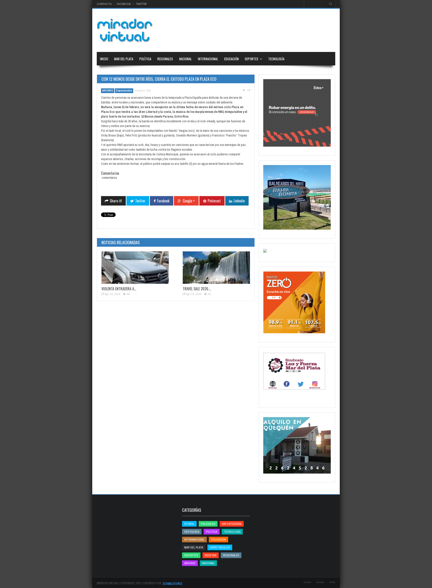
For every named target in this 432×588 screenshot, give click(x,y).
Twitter (141, 4)
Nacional (185, 58)
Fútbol (189, 524)
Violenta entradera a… (118, 288)
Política (145, 58)
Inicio (104, 58)
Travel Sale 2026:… (197, 288)
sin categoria (231, 524)
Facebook (124, 4)
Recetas (210, 555)
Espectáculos (124, 90)
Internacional (208, 58)
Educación (231, 58)
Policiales (208, 524)
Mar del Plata (123, 58)
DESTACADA (191, 532)
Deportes (251, 58)
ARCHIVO (107, 90)
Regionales (165, 58)
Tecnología (276, 58)
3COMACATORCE (172, 583)
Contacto (104, 4)
